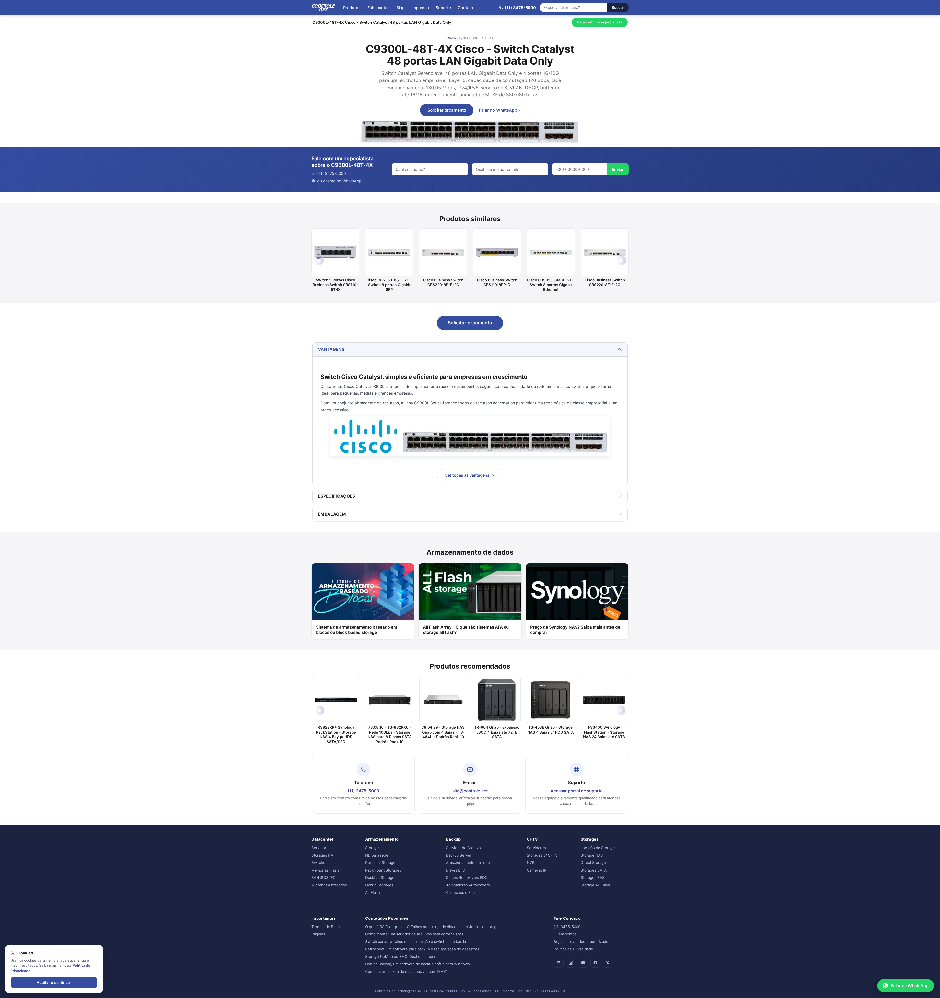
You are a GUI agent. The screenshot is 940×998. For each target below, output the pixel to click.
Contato (465, 7)
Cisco (451, 38)
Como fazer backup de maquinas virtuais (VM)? (406, 971)
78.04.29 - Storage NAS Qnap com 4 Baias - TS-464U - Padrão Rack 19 (443, 732)
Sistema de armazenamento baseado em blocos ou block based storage (356, 630)
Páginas (318, 934)
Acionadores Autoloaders (468, 885)
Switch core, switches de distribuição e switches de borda (415, 941)
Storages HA (322, 855)
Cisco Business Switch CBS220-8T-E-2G (605, 282)
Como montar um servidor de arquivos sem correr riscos (414, 934)
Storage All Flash (595, 885)
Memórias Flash (325, 870)
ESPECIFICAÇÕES (336, 496)
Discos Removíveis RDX (466, 877)
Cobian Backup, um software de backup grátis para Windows (417, 964)
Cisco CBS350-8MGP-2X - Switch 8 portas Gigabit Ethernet (551, 285)
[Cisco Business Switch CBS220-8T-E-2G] (605, 252)
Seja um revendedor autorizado (581, 941)
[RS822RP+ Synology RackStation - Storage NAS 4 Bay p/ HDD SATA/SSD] (336, 699)
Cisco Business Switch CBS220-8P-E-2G (443, 282)
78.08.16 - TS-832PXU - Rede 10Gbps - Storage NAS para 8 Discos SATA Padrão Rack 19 (390, 734)
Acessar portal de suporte (577, 790)
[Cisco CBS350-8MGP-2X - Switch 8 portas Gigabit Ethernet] (551, 252)
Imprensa (420, 7)
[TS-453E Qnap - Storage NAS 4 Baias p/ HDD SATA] (550, 699)
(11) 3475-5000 (363, 790)
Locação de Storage (598, 847)
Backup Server (458, 855)
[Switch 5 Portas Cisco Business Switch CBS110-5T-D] (335, 252)
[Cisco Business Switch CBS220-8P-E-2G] (443, 252)
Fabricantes (378, 7)
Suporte (443, 7)
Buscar (618, 7)
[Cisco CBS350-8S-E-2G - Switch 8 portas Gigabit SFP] (389, 252)
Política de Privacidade (573, 949)
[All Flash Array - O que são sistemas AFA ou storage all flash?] (470, 591)
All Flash (372, 892)
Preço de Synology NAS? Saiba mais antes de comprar (575, 630)
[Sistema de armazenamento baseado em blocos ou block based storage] (363, 591)
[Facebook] (595, 963)
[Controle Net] (323, 7)
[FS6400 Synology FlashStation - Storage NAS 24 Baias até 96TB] (604, 699)
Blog (400, 7)
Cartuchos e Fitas (461, 892)
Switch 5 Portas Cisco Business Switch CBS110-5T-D (335, 285)
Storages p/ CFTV (542, 855)
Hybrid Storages (379, 885)
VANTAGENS (331, 349)
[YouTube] (583, 963)
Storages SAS (593, 877)
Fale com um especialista (599, 22)
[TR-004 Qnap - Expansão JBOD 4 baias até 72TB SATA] (497, 699)
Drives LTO (455, 870)
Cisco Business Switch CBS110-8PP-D (497, 282)
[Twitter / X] (607, 963)
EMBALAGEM (332, 514)
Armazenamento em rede (468, 862)
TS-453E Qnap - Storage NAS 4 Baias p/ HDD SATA (550, 729)
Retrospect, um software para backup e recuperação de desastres (422, 949)
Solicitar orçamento (446, 110)
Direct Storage (593, 862)
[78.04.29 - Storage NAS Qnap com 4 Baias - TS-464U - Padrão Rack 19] (443, 699)
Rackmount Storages (383, 870)
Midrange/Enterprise (329, 885)
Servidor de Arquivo (463, 847)
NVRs (531, 862)
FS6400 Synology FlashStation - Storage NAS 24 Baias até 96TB (604, 732)
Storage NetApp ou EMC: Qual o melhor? (400, 956)
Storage (372, 847)
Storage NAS (592, 855)
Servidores (320, 847)
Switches (319, 862)
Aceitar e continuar (54, 982)
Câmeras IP (537, 870)
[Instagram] (571, 963)
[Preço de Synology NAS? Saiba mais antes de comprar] (577, 591)
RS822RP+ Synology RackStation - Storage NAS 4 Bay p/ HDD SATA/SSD (336, 734)
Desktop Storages (380, 877)
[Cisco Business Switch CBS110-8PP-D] (497, 252)
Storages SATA (594, 870)
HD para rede (376, 855)
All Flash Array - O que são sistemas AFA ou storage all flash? (466, 630)
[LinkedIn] (559, 963)
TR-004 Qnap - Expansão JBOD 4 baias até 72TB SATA (496, 732)
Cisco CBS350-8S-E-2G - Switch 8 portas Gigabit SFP (389, 285)
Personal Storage (380, 862)
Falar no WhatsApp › (499, 110)
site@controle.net (470, 790)
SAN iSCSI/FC (323, 877)
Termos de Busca (326, 926)
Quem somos (565, 934)
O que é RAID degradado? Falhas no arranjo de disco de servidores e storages (433, 926)
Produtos (352, 7)
